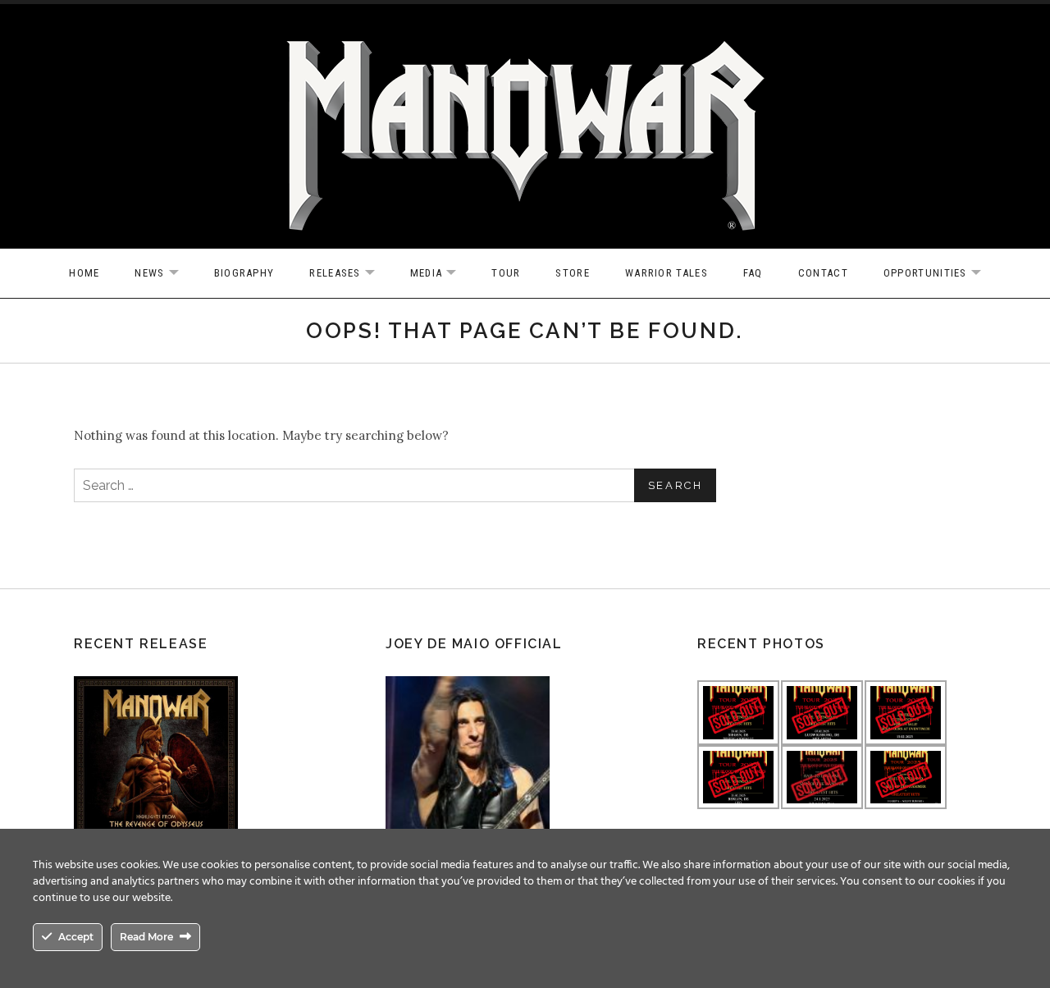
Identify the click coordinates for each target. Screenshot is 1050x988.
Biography (244, 273)
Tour (505, 273)
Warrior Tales (666, 273)
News (164, 274)
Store (572, 273)
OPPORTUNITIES (940, 274)
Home (84, 273)
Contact (823, 273)
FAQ (753, 273)
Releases (349, 274)
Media (441, 274)
